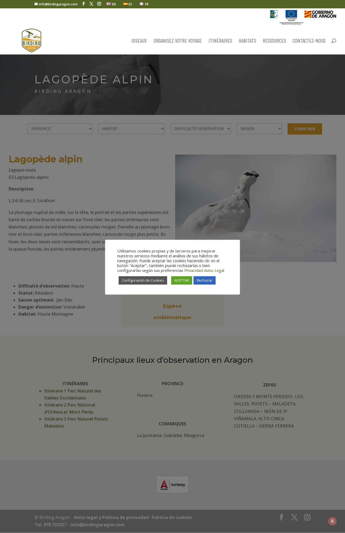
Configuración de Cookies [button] (143, 280)
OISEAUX (139, 41)
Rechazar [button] (204, 280)
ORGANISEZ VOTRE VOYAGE (178, 41)
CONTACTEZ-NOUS (309, 41)
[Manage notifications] (332, 521)
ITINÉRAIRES (220, 41)
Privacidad (193, 270)
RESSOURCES (274, 41)
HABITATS (247, 41)
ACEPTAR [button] (181, 280)
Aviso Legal (214, 270)
